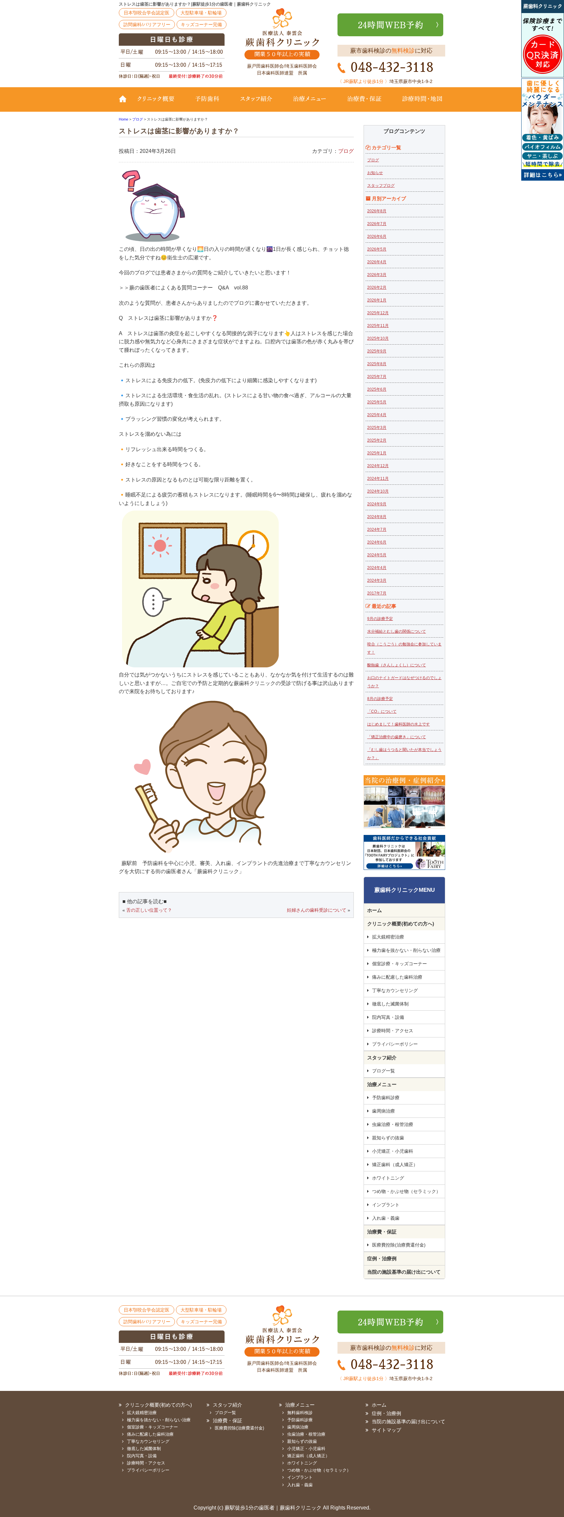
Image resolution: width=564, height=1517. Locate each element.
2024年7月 (376, 529)
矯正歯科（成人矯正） (395, 1164)
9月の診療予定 (380, 618)
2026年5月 (376, 249)
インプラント (386, 1204)
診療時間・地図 (418, 103)
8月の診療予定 (380, 698)
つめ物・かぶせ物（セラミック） (406, 1191)
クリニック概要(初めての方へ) (159, 103)
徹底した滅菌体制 (390, 1003)
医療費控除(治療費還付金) (399, 1245)
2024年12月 (378, 466)
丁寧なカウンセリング (395, 990)
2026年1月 (376, 300)
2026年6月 (376, 236)
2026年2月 (376, 287)
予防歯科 (208, 103)
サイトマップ (386, 1430)
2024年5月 (376, 555)
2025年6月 (376, 389)
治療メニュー (309, 103)
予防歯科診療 (386, 1097)
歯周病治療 (383, 1111)
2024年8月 (376, 516)
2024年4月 (376, 567)
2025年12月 (378, 313)
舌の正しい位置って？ (149, 910)
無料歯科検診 (300, 1412)
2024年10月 (378, 491)
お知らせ (375, 173)
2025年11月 (378, 325)
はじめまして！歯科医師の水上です (398, 724)
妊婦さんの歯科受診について (316, 910)
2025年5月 (376, 402)
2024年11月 (378, 478)
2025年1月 (376, 453)
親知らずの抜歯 (388, 1137)
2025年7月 (376, 376)
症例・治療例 (382, 1258)
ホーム (374, 910)
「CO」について (382, 711)
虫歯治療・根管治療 (392, 1124)
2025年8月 (376, 364)
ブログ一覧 (383, 1070)
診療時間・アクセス (392, 1030)
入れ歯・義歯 (386, 1218)
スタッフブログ (381, 185)
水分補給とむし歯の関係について (396, 631)
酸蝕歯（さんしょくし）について (396, 665)
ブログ (346, 151)
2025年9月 (376, 351)
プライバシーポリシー (395, 1044)
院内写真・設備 (388, 1017)
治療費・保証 (364, 103)
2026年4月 (376, 262)
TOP (125, 103)
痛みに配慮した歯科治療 (397, 977)
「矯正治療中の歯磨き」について (396, 737)
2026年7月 (376, 223)
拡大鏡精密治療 (388, 936)
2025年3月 (376, 427)
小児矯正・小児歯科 (392, 1151)
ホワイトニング (388, 1178)
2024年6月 (376, 542)
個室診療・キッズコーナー (399, 963)
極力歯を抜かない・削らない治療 (406, 950)
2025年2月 (376, 440)
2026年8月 (376, 211)
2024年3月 (376, 580)
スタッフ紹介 (256, 103)
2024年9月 (376, 504)
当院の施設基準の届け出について (404, 1272)
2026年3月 (376, 274)
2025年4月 (376, 415)
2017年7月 (376, 593)
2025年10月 (378, 338)
